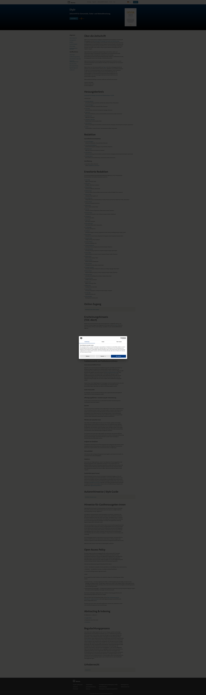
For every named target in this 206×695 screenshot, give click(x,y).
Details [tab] (103, 341)
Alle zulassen (118, 356)
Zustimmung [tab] (87, 341)
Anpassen (102, 356)
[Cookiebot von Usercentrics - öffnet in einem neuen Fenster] (121, 338)
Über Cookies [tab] (119, 341)
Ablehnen (87, 356)
